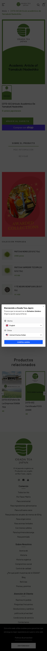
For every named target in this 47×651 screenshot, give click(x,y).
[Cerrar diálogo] (43, 306)
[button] (23, 325)
